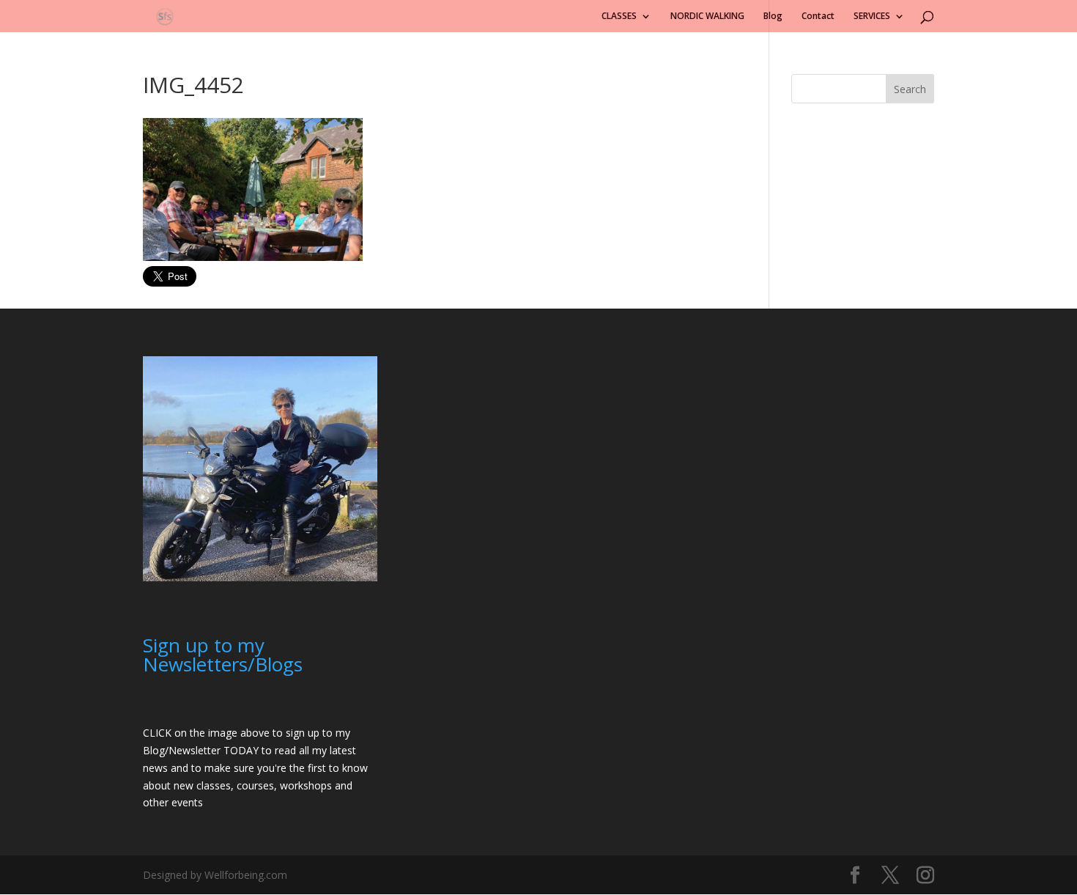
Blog (772, 16)
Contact (818, 16)
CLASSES (619, 16)
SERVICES (872, 16)
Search (910, 89)
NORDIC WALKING (707, 16)
